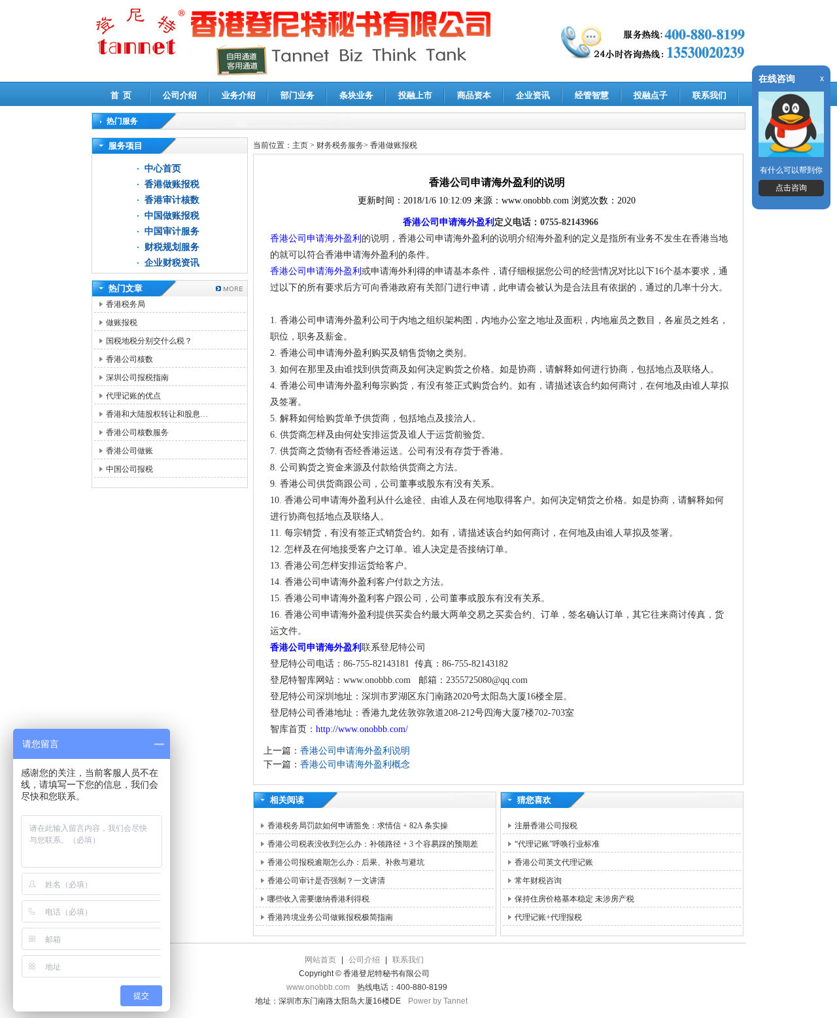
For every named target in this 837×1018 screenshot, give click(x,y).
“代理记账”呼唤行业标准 (557, 844)
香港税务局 (125, 304)
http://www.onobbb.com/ (362, 729)
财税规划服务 (172, 247)
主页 (300, 145)
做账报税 (121, 322)
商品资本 (474, 95)
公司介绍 (180, 95)
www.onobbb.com (318, 987)
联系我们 (709, 95)
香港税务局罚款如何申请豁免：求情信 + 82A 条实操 (357, 825)
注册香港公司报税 (546, 825)
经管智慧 (592, 95)
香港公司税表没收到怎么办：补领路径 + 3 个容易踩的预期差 (372, 844)
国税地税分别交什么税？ (149, 340)
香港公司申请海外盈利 (448, 222)
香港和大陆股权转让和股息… (157, 414)
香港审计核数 (172, 200)
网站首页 (320, 959)
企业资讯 (533, 95)
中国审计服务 (172, 231)
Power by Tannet (438, 1001)
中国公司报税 (129, 469)
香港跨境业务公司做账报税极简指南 (330, 917)
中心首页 (163, 168)
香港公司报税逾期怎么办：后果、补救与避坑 (345, 862)
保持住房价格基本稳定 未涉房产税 (574, 899)
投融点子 (651, 95)
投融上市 (415, 95)
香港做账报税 (172, 184)
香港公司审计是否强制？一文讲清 (326, 880)
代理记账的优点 (133, 395)
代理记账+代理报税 (548, 917)
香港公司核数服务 (137, 432)
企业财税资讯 (172, 263)
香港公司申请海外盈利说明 (355, 751)
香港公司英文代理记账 (554, 862)
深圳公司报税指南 (137, 377)
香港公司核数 (129, 359)
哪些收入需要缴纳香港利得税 (318, 899)
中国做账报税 (172, 215)
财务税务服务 (340, 145)
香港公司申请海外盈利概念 (355, 764)
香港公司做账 (129, 450)
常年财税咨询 (538, 880)
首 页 (121, 95)
